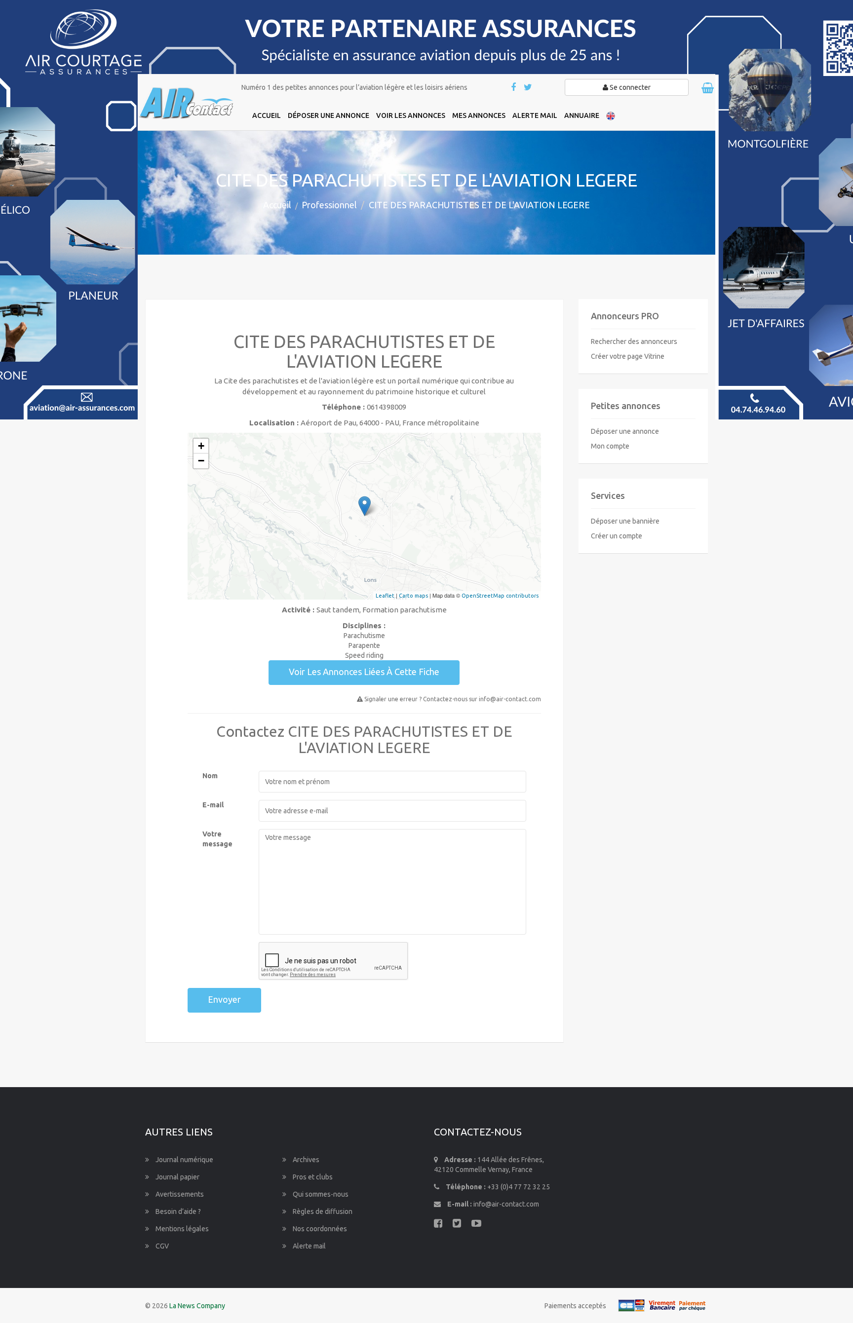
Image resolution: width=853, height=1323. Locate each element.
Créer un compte (616, 536)
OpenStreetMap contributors (500, 596)
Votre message (217, 839)
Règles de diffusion (321, 1211)
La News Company (197, 1306)
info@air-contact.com (506, 1204)
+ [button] (201, 446)
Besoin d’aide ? (177, 1211)
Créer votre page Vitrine (627, 356)
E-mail (213, 805)
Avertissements (179, 1194)
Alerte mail (308, 1246)
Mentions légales (181, 1229)
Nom (210, 776)
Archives (305, 1160)
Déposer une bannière (625, 521)
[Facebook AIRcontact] (514, 88)
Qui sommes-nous (320, 1194)
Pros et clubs (312, 1177)
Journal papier (176, 1177)
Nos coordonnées (319, 1229)
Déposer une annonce (625, 431)
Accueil (277, 205)
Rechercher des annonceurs (634, 341)
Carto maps (413, 596)
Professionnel (329, 205)
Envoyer (224, 999)
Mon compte (610, 446)
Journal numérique (183, 1160)
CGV (161, 1246)
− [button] (201, 460)
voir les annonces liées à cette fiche (364, 672)
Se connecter (629, 87)
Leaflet (385, 596)
